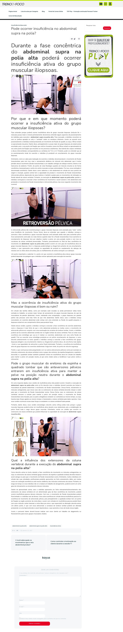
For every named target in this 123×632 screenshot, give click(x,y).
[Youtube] (101, 4)
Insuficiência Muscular (19, 25)
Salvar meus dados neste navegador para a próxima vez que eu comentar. (43, 619)
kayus (46, 558)
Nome (21, 600)
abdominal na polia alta (19, 526)
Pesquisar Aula (91, 25)
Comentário (23, 575)
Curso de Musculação (15, 16)
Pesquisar (107, 28)
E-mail (21, 607)
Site (20, 613)
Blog (43, 11)
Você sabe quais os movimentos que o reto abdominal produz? (24, 542)
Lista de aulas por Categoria (29, 11)
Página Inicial (13, 11)
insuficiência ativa (55, 526)
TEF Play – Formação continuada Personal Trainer (82, 11)
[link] (79, 39)
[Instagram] (105, 4)
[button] (73, 39)
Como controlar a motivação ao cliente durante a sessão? (63, 542)
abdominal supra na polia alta (38, 526)
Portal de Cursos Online (56, 11)
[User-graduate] (110, 4)
